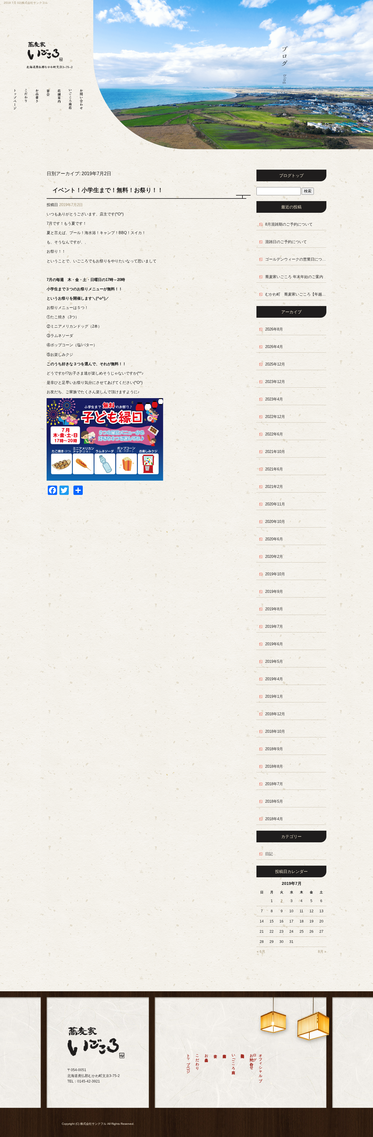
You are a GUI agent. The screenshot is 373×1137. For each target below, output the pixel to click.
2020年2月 (274, 556)
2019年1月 (274, 696)
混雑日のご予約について (286, 242)
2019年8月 (274, 609)
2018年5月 (274, 801)
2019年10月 (275, 574)
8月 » (322, 952)
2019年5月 (274, 661)
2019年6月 (274, 644)
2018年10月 (275, 731)
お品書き (37, 97)
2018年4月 (274, 819)
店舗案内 (59, 97)
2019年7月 (274, 626)
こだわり (25, 97)
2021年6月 (274, 469)
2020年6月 (274, 539)
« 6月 (261, 952)
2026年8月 (274, 329)
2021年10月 (275, 451)
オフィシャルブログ (259, 1066)
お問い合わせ (81, 97)
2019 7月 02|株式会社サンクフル (26, 2)
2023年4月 (274, 399)
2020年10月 (275, 521)
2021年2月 (274, 486)
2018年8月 (274, 766)
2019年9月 (274, 591)
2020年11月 (275, 504)
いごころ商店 (70, 97)
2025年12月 (275, 364)
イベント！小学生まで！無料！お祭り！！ (107, 190)
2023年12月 (275, 381)
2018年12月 (275, 714)
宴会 (48, 97)
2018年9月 (274, 749)
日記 (269, 854)
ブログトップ (291, 175)
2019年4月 (274, 679)
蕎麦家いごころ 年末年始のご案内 (294, 277)
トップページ (14, 97)
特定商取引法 (242, 1068)
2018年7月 (274, 784)
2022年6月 (274, 434)
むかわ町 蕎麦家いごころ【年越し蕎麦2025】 (295, 294)
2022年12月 (275, 416)
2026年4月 (274, 347)
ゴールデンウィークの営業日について (295, 259)
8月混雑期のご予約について (289, 224)
